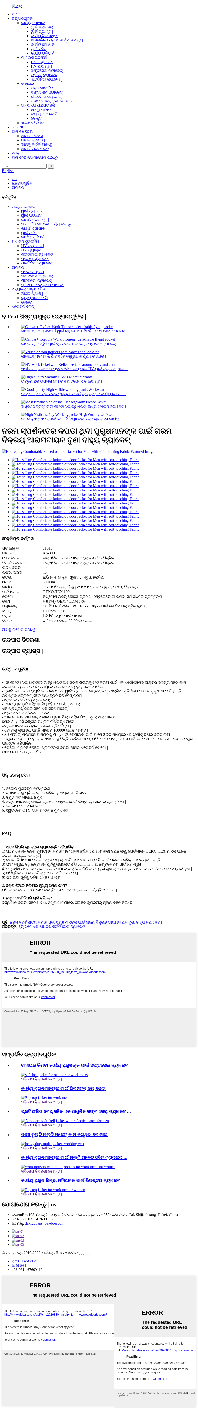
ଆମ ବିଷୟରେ (22, 131)
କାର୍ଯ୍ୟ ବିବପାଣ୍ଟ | (44, 36)
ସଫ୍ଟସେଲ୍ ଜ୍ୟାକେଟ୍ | (47, 71)
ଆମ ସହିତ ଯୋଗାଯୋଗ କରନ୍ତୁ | (35, 157)
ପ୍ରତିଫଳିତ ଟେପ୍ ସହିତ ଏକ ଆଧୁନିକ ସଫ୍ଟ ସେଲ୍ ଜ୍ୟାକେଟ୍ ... (76, 1111)
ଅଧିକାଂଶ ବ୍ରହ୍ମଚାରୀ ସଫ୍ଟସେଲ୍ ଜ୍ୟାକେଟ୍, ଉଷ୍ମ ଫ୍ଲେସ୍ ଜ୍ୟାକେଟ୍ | (73, 406)
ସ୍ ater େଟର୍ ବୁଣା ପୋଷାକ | (52, 101)
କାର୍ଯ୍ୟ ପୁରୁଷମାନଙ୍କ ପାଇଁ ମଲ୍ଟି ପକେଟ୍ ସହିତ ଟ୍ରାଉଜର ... (74, 1157)
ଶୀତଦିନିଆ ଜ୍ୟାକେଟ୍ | (47, 79)
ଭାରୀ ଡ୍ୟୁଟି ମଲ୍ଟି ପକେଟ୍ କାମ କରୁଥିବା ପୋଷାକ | (65, 1134)
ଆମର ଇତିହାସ (32, 136)
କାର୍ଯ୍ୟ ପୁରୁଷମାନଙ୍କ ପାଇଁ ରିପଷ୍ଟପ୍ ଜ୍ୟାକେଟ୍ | (64, 1088)
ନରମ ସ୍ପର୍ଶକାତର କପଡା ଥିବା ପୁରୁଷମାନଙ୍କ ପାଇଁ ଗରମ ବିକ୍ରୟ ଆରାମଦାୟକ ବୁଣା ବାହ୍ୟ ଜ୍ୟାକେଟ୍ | (86, 922)
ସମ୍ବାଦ (17, 153)
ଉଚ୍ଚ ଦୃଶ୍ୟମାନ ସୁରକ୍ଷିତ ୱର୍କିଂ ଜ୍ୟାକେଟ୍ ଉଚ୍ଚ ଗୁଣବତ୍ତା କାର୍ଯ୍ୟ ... (72, 419)
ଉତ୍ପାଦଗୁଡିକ (22, 18)
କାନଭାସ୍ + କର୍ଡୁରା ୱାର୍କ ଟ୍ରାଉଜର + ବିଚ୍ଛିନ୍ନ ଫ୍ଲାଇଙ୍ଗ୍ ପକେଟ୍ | (69, 344)
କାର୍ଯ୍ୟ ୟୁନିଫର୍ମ (42, 53)
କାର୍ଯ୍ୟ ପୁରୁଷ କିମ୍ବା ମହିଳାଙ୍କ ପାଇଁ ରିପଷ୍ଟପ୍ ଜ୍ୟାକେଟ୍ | (71, 1180)
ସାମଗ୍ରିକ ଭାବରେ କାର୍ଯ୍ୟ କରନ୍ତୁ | (57, 40)
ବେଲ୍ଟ (36, 118)
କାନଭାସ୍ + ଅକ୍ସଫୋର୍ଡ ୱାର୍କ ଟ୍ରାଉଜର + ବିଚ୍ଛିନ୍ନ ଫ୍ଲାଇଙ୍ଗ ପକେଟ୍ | (73, 331)
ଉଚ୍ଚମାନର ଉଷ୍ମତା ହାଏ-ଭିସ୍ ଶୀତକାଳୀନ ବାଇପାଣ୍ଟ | (61, 381)
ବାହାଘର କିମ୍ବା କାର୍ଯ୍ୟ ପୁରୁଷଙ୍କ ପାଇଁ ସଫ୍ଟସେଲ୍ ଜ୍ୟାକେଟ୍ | (75, 1065)
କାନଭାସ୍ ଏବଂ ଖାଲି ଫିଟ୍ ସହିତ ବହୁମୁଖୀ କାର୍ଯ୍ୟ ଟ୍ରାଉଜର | (63, 356)
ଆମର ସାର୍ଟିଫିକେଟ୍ (35, 149)
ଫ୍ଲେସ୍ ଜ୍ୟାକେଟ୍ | (45, 75)
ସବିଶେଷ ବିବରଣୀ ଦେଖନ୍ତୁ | (41, 1079)
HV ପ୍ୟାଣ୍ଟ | (41, 66)
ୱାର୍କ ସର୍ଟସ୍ (38, 49)
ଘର (14, 14)
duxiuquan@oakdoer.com (44, 1223)
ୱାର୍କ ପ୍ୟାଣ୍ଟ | (42, 31)
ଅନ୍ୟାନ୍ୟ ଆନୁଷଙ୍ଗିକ (38, 105)
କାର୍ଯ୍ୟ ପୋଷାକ (33, 23)
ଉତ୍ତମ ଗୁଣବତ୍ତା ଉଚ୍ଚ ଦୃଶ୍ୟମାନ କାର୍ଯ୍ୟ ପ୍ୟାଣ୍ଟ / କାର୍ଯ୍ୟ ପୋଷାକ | (73, 394)
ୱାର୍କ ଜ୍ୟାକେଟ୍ (42, 27)
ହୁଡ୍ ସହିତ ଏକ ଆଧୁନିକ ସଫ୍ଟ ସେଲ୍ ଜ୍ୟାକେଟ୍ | (52, 927)
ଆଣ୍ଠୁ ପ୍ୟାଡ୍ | (42, 110)
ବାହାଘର (27, 84)
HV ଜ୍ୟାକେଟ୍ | (42, 62)
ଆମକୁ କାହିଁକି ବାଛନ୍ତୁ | (37, 144)
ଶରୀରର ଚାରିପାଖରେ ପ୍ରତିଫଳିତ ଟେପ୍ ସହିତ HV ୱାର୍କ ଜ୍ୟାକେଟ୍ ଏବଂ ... (74, 369)
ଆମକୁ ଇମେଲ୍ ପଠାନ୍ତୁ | (20, 630)
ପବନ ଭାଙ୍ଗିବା (42, 88)
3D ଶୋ (17, 127)
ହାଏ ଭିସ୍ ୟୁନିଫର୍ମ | (35, 57)
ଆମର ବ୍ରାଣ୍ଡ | (33, 140)
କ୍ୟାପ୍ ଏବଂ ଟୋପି (44, 114)
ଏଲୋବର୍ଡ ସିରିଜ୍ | (33, 123)
